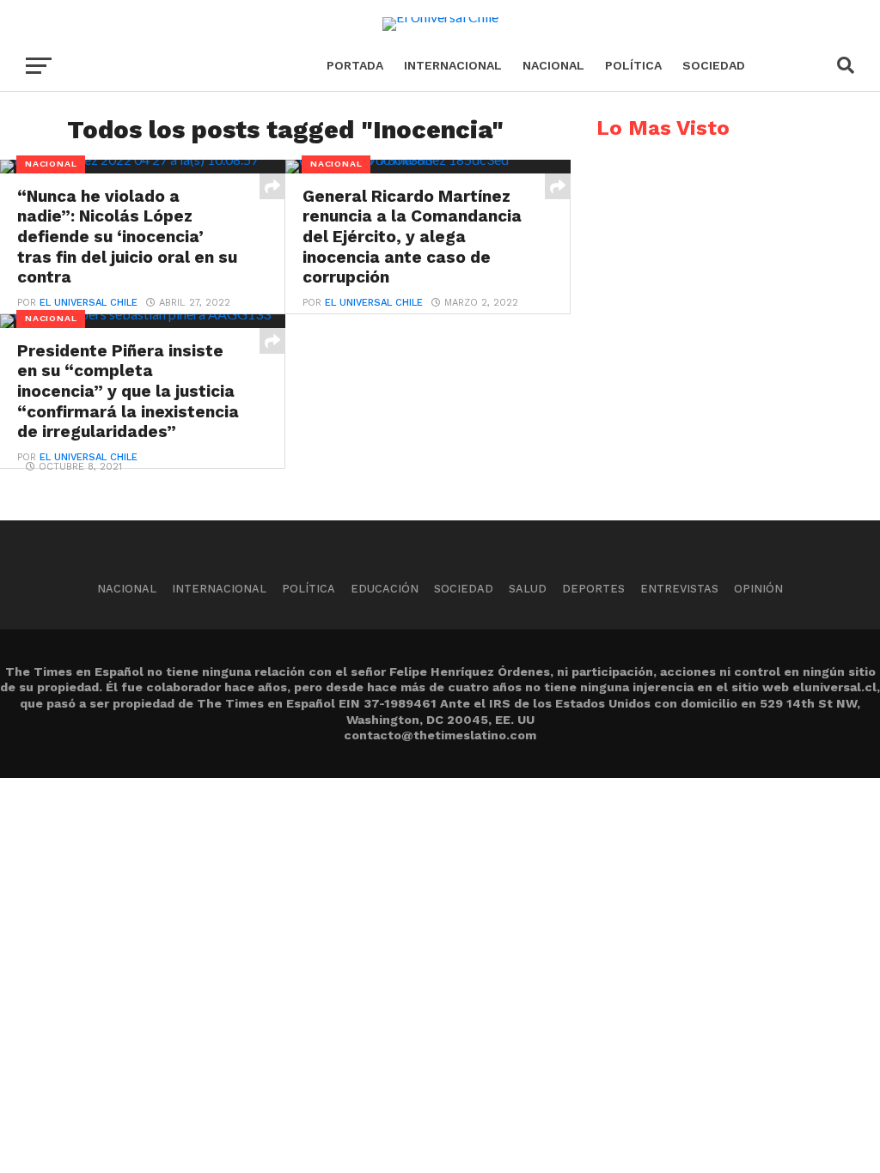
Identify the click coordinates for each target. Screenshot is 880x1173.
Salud (528, 588)
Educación (385, 588)
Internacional (453, 65)
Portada (355, 65)
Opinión (758, 588)
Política (633, 65)
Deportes (593, 588)
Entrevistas (679, 588)
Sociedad (713, 65)
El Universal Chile (89, 302)
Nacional (553, 65)
